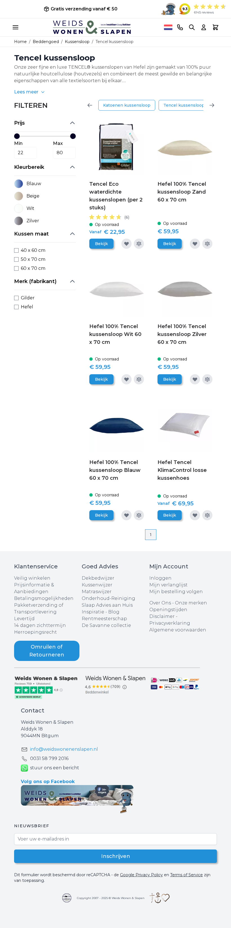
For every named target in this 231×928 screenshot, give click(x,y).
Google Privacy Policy (141, 874)
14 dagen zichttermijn (40, 625)
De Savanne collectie (106, 625)
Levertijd (24, 618)
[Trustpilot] (48, 687)
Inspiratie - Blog (100, 612)
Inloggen (160, 578)
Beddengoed (46, 41)
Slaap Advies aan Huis (107, 605)
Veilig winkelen (32, 578)
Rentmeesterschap (104, 618)
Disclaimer (162, 616)
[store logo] (92, 27)
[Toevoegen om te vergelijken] (139, 244)
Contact (32, 710)
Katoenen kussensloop (126, 105)
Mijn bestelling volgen (176, 591)
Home (20, 41)
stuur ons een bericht (54, 767)
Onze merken (191, 603)
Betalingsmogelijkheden (44, 598)
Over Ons (160, 603)
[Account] (204, 27)
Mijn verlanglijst (168, 585)
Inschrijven (115, 856)
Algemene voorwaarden (177, 630)
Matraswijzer (97, 591)
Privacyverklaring (169, 623)
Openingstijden (168, 609)
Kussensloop (77, 41)
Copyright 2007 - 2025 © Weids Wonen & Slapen (111, 898)
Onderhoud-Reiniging (108, 598)
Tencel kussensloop (184, 105)
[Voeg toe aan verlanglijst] (126, 244)
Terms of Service (186, 874)
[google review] (115, 685)
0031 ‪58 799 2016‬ (49, 758)
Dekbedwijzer (98, 578)
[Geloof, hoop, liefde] (159, 898)
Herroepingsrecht (35, 632)
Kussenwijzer (97, 585)
